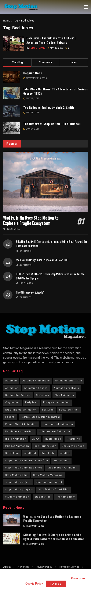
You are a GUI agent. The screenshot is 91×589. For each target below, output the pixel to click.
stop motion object (17, 482)
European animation (56, 402)
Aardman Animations (36, 380)
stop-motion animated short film (26, 460)
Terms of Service (69, 566)
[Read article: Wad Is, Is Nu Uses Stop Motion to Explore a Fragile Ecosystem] (45, 182)
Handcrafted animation (58, 424)
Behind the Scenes (17, 395)
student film (43, 496)
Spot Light (48, 453)
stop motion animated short (23, 467)
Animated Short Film (68, 380)
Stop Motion (61, 460)
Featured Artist (69, 409)
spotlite (65, 453)
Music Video (53, 438)
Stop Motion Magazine (48, 475)
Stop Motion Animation (62, 467)
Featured (48, 409)
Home (6, 20)
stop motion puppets (19, 489)
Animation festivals (66, 388)
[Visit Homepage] (21, 7)
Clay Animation (64, 395)
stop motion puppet (49, 482)
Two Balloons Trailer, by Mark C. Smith (48, 107)
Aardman (11, 380)
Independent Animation (54, 431)
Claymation (12, 402)
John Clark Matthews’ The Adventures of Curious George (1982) (55, 91)
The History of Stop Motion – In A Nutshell (51, 123)
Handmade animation (19, 431)
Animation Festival (36, 388)
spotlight (30, 453)
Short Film (12, 453)
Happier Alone (32, 73)
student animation (17, 496)
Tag (16, 20)
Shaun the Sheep (73, 446)
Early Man (31, 402)
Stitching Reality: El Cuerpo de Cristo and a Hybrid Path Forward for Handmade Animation (51, 243)
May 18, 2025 (56, 48)
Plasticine (73, 438)
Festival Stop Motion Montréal (40, 417)
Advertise (23, 566)
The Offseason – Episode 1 (30, 292)
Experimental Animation (21, 409)
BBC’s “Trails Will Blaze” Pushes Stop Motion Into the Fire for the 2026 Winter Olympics (50, 276)
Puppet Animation (17, 446)
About (7, 566)
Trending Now (65, 496)
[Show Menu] (86, 7)
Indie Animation (15, 438)
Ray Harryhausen (45, 446)
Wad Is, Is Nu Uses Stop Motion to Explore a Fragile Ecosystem (31, 220)
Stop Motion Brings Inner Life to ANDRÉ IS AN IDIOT (43, 260)
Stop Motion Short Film (53, 489)
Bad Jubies (27, 20)
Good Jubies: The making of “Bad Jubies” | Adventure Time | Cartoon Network (51, 40)
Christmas (42, 395)
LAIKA (35, 438)
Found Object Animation (21, 424)
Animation (12, 388)
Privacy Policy (44, 566)
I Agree (56, 583)
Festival (10, 417)
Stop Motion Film (16, 475)
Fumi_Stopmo (37, 48)
